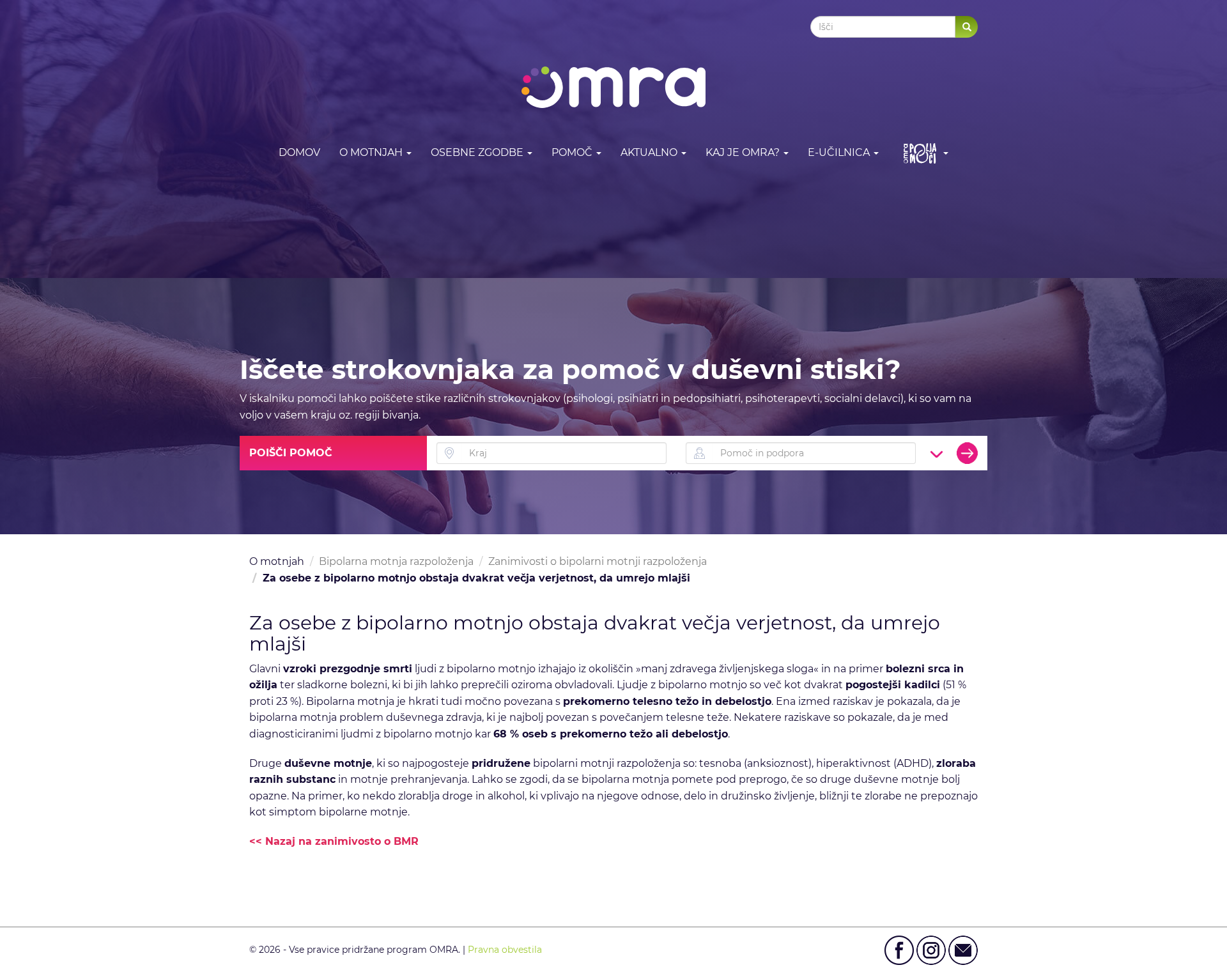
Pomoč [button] (573, 152)
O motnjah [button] (372, 152)
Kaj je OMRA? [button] (744, 152)
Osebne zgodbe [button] (478, 152)
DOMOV (299, 152)
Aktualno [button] (650, 152)
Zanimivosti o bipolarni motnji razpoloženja (597, 561)
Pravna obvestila (505, 949)
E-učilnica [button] (840, 152)
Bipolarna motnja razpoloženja (396, 561)
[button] (923, 153)
